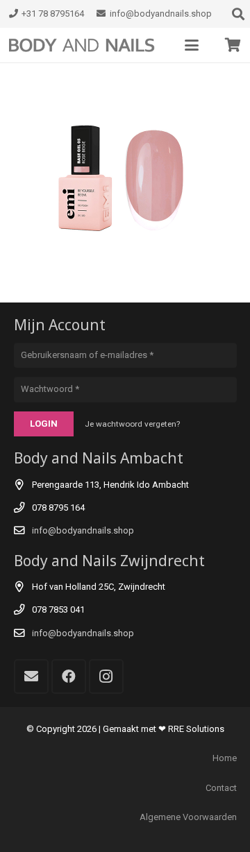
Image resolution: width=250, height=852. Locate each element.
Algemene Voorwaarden (188, 817)
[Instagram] (106, 676)
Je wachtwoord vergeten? (132, 424)
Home (224, 758)
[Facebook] (68, 676)
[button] (192, 45)
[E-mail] (31, 676)
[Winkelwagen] (232, 45)
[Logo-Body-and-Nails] (87, 45)
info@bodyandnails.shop (83, 530)
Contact (221, 788)
